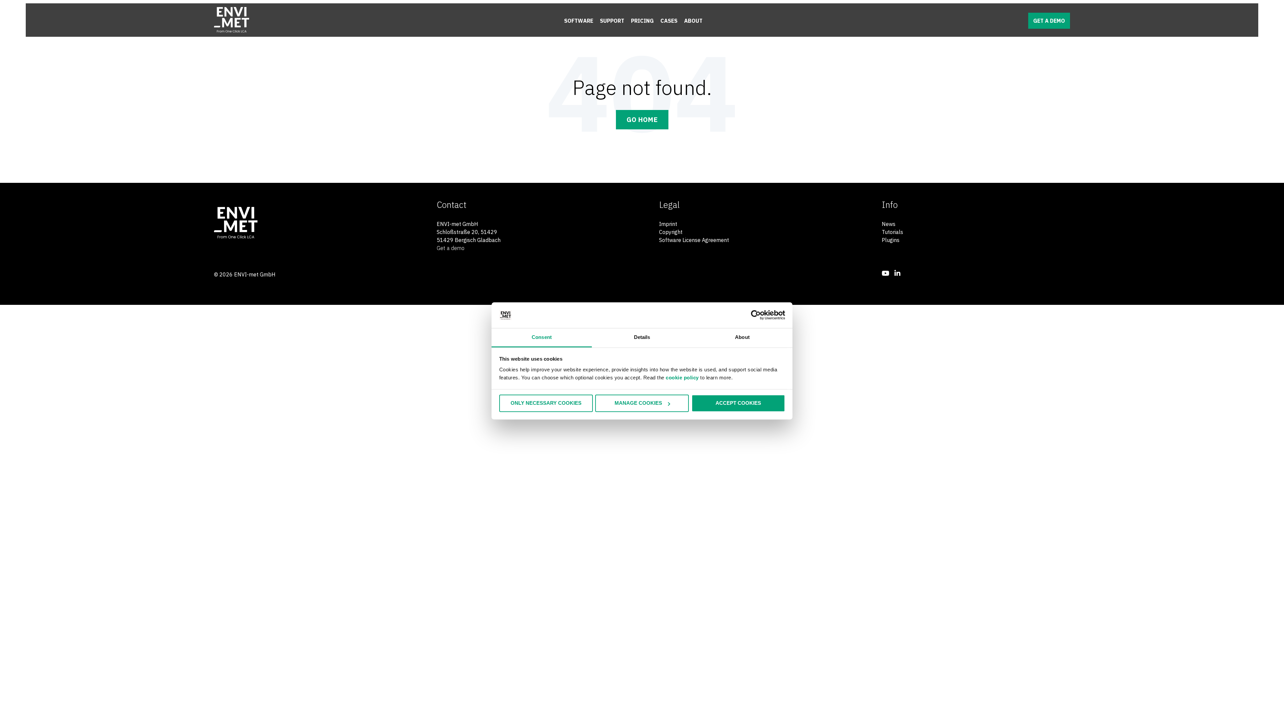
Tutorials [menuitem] (892, 232)
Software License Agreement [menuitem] (694, 240)
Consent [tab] (542, 337)
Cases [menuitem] (668, 20)
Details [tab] (642, 337)
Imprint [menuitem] (668, 224)
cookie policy (682, 377)
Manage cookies (638, 403)
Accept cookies (738, 403)
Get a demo (1049, 20)
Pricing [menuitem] (642, 20)
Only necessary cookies (546, 403)
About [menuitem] (693, 20)
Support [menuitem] (612, 20)
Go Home (642, 119)
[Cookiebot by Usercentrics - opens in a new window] (756, 315)
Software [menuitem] (578, 20)
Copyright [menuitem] (670, 232)
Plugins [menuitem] (890, 240)
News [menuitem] (888, 224)
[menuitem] (885, 273)
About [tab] (742, 337)
